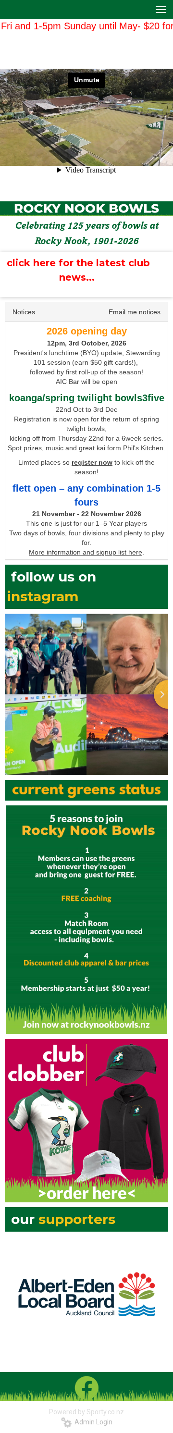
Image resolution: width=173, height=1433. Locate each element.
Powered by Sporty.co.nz (86, 1412)
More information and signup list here (85, 552)
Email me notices (135, 312)
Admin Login (92, 1422)
